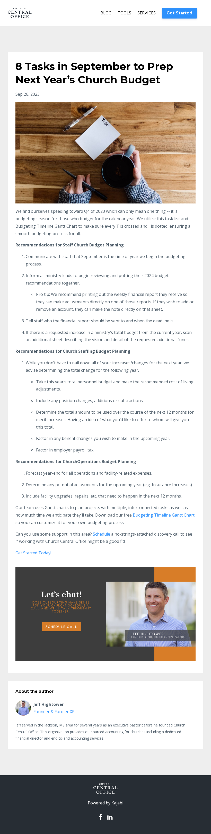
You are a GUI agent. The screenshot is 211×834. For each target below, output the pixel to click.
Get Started (179, 13)
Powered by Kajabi (105, 803)
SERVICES (146, 13)
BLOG (105, 13)
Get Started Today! (33, 553)
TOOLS (124, 13)
